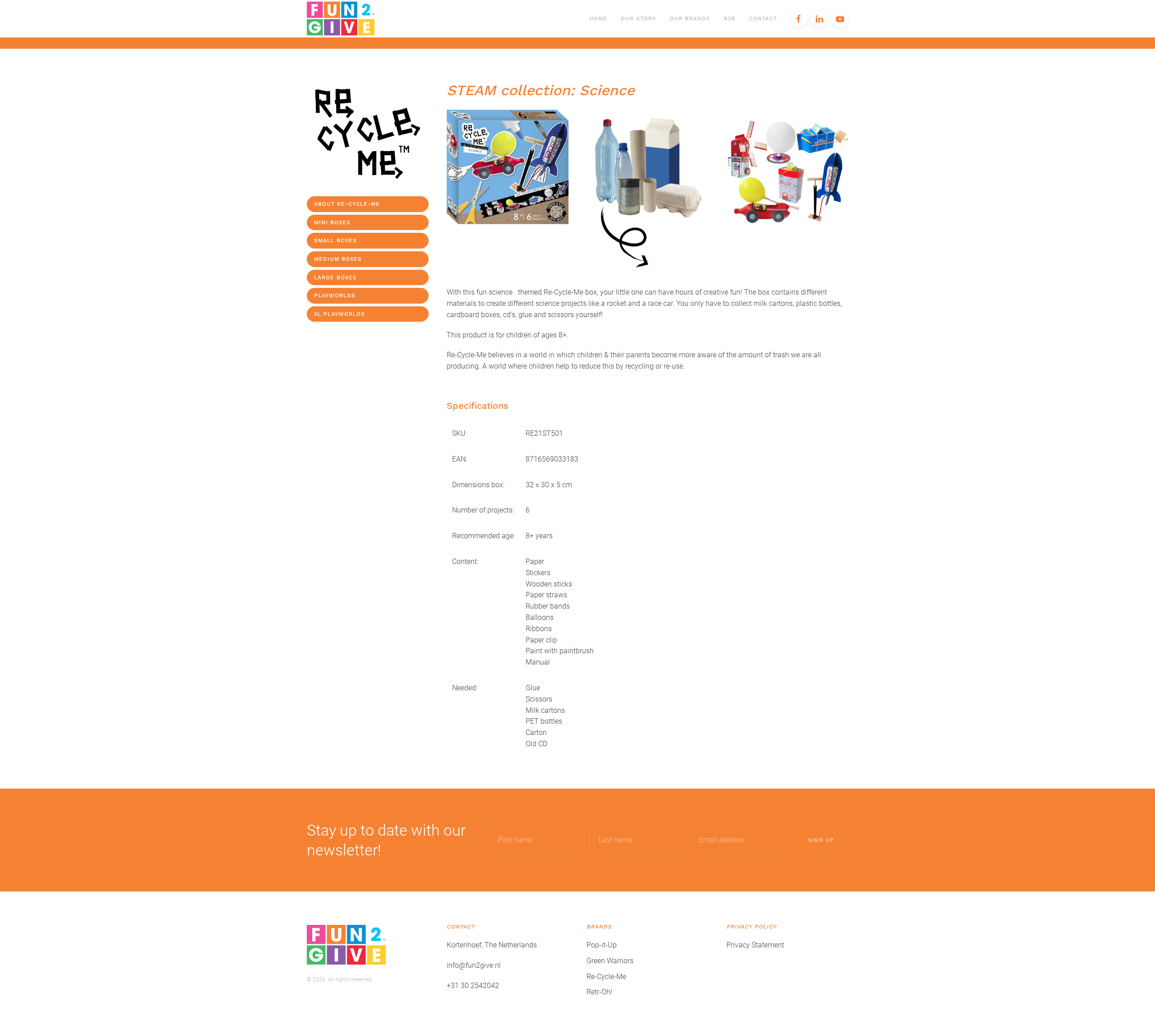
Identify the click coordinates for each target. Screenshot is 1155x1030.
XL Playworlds (339, 314)
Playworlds (335, 295)
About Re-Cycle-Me (347, 204)
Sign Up (821, 840)
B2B (729, 18)
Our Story (638, 18)
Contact (763, 18)
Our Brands (690, 18)
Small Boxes (335, 240)
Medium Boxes (338, 259)
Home (598, 18)
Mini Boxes (332, 222)
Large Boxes (335, 277)
